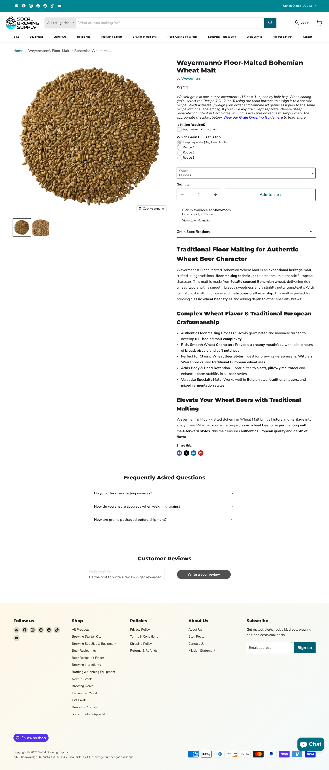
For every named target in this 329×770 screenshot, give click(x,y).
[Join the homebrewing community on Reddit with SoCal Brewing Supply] (45, 6)
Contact (307, 36)
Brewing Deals (82, 686)
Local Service (254, 36)
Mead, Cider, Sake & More (182, 36)
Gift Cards (79, 700)
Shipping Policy (141, 643)
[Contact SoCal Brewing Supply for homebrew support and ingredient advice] (16, 6)
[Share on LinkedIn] (193, 453)
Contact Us (196, 643)
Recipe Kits (83, 36)
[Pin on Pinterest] (200, 453)
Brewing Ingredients (145, 36)
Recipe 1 (188, 147)
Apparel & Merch (282, 36)
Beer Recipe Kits (84, 650)
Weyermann (191, 78)
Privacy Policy (140, 629)
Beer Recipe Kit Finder (88, 657)
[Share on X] (186, 453)
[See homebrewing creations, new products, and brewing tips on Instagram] (31, 6)
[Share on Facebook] (179, 453)
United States (297, 6)
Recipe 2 (188, 152)
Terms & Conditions (144, 636)
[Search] (270, 23)
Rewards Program (85, 707)
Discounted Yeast (84, 693)
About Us (195, 629)
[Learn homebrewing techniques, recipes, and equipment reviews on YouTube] (59, 6)
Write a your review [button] (204, 574)
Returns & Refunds (144, 650)
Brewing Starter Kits (86, 636)
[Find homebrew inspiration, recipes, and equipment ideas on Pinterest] (38, 6)
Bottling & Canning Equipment (93, 672)
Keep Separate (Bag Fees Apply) (205, 142)
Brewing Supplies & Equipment (94, 643)
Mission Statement (201, 650)
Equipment (36, 36)
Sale (16, 36)
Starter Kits (59, 36)
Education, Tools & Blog (222, 36)
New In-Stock (82, 679)
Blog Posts (196, 636)
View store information (196, 220)
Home (18, 51)
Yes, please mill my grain (199, 129)
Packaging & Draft (111, 36)
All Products (81, 629)
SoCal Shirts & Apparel (88, 714)
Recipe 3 (188, 158)
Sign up (305, 647)
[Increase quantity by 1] (215, 195)
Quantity (183, 184)
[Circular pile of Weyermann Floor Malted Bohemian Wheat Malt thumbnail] (22, 227)
